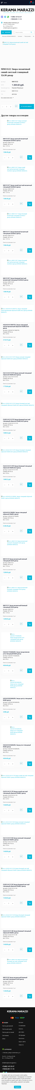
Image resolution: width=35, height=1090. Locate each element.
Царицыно (8, 1049)
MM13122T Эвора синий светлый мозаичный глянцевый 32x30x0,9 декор (17, 186)
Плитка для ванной (7, 1026)
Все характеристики (6, 97)
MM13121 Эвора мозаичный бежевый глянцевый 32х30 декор (15, 606)
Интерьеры (22, 1035)
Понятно (17, 1087)
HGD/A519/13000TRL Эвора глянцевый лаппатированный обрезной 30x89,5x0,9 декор (16, 326)
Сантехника (5, 1035)
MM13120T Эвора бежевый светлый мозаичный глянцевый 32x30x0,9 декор (15, 279)
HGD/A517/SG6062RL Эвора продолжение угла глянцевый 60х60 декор (16, 653)
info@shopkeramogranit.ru (10, 28)
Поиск (31, 32)
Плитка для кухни (7, 1029)
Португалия (27, 36)
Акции (6, 1022)
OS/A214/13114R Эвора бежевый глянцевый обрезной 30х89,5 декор (17, 932)
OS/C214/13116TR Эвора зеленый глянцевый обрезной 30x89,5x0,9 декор (17, 374)
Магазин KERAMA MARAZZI (9, 36)
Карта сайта (22, 1041)
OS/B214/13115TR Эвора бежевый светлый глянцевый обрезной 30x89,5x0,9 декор (16, 420)
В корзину (26, 106)
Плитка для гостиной (8, 1032)
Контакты (21, 1038)
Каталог (20, 36)
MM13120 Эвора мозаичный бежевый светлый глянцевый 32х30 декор (15, 978)
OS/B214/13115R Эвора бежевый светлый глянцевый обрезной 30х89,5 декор (16, 885)
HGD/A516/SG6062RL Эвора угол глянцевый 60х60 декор (17, 746)
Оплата (21, 1029)
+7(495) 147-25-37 (16, 17)
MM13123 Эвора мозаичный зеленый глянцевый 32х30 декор (15, 560)
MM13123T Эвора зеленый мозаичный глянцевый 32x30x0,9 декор (15, 139)
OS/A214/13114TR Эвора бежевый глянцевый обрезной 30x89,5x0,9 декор (17, 467)
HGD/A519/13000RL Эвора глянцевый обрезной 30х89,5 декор (15, 513)
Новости (21, 1045)
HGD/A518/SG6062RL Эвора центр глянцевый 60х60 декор (17, 699)
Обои (3, 1038)
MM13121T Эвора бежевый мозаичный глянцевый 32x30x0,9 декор (15, 232)
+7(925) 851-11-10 (16, 19)
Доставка (21, 1032)
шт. (16, 106)
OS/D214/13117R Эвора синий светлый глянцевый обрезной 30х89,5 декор (15, 792)
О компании (22, 1025)
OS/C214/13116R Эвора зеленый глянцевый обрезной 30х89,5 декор (17, 839)
